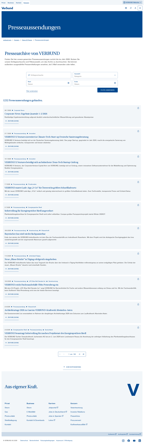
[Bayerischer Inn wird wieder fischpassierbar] (138, 228)
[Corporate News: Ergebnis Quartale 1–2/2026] (138, 108)
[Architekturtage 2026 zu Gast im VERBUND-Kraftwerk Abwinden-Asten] (138, 304)
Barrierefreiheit (34, 440)
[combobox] (95, 75)
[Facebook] (129, 441)
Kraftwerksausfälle (78, 424)
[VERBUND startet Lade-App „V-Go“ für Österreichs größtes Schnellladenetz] (138, 182)
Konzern (16, 40)
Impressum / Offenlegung (64, 440)
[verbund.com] (133, 390)
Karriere (52, 403)
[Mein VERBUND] (135, 8)
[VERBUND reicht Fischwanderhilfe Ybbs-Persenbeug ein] (138, 279)
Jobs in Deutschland (57, 412)
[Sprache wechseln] (126, 8)
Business (30, 403)
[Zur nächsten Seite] (79, 354)
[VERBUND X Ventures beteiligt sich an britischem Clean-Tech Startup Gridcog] (138, 156)
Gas (6, 412)
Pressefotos (75, 416)
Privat (7, 403)
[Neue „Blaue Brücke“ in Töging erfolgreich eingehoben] (138, 253)
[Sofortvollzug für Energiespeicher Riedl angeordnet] (138, 205)
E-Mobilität (31, 412)
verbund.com (7, 40)
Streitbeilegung (11, 420)
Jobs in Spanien (55, 416)
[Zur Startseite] (7, 8)
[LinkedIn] (140, 441)
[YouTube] (134, 441)
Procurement (76, 420)
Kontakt (8, 424)
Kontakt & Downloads (35, 420)
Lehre (51, 420)
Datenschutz (24, 440)
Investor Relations (78, 412)
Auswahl (77, 74)
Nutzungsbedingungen (47, 440)
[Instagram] (123, 441)
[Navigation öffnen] (140, 8)
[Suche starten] (130, 8)
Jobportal (53, 408)
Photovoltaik (10, 416)
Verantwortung (77, 408)
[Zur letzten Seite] (83, 354)
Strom (7, 408)
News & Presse (27, 40)
